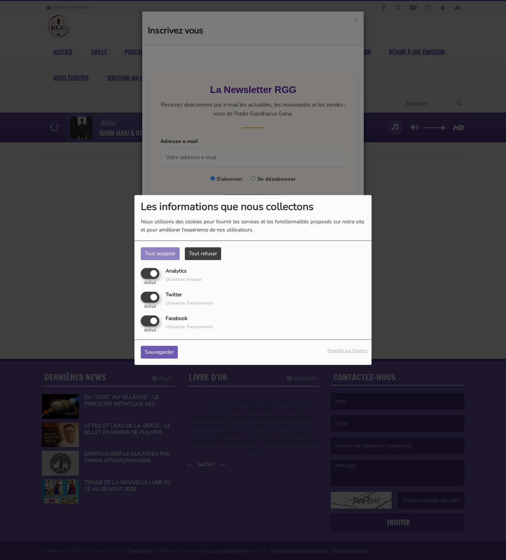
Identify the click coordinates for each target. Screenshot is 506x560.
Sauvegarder (159, 352)
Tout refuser (203, 253)
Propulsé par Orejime (347, 351)
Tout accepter (160, 253)
